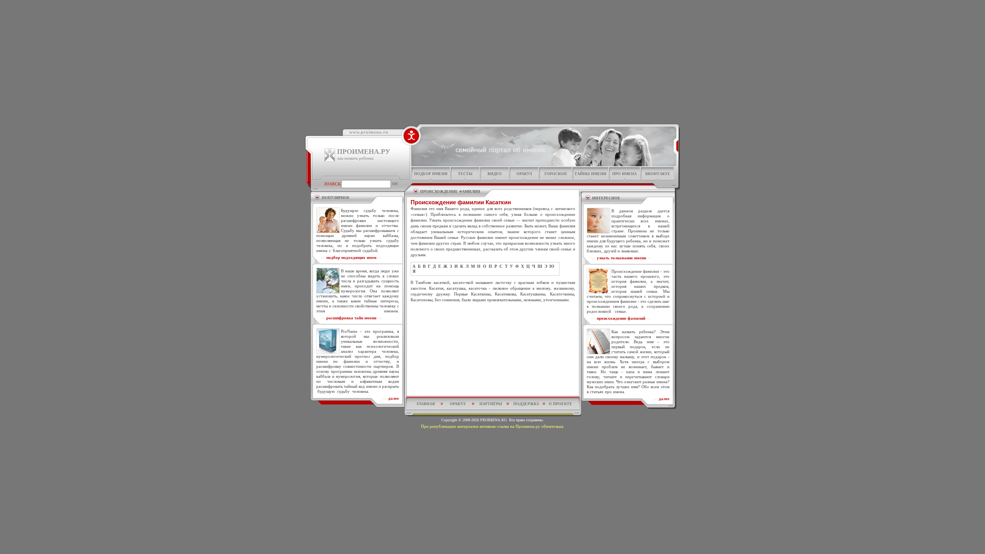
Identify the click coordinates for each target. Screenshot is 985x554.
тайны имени (590, 174)
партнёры (490, 404)
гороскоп (555, 174)
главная (426, 404)
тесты (465, 174)
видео (494, 174)
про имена (624, 174)
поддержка (526, 404)
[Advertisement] (493, 321)
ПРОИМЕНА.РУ (363, 151)
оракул (524, 174)
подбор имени (430, 174)
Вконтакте (657, 174)
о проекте (560, 404)
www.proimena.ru (368, 132)
